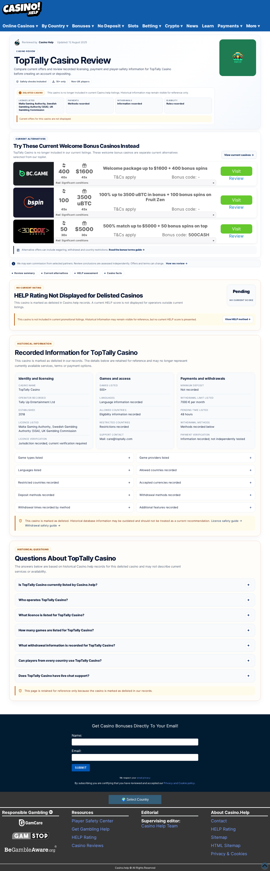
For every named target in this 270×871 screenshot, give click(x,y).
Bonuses (83, 25)
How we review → (177, 263)
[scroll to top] (265, 866)
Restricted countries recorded (38, 482)
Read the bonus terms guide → (127, 249)
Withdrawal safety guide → (42, 525)
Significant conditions (72, 182)
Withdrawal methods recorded (159, 495)
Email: (76, 751)
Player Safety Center (92, 820)
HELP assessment (87, 273)
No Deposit (111, 25)
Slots (133, 25)
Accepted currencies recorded (160, 482)
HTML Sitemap (225, 845)
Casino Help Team (159, 825)
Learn (208, 25)
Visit (236, 171)
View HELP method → (238, 319)
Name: (77, 735)
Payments (230, 25)
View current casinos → (239, 154)
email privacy (143, 777)
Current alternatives (56, 273)
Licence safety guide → (226, 520)
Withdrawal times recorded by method (44, 507)
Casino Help (46, 42)
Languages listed (29, 470)
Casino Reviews (87, 845)
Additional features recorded (158, 507)
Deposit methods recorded (36, 495)
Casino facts (114, 273)
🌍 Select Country (135, 799)
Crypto (174, 25)
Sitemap (219, 837)
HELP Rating (84, 837)
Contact (219, 820)
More (253, 25)
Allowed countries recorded (158, 470)
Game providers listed (154, 457)
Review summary (24, 273)
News (192, 25)
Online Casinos (20, 25)
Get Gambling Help (90, 829)
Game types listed (30, 457)
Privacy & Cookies (229, 853)
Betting (151, 25)
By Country (55, 25)
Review (236, 178)
